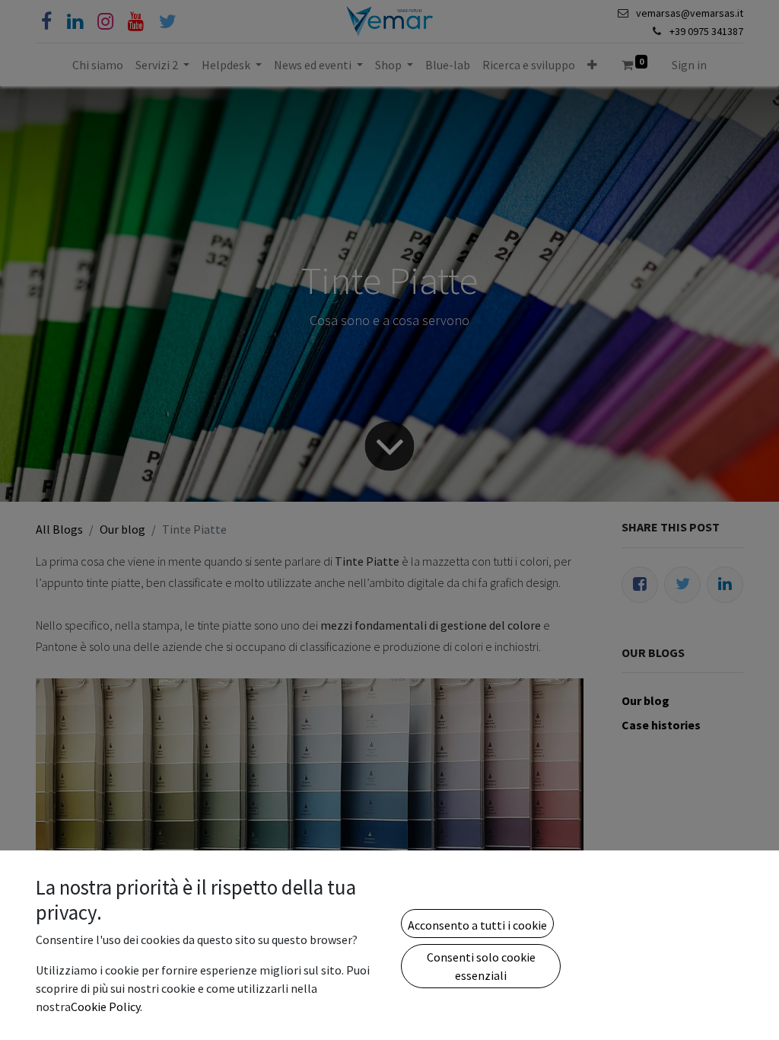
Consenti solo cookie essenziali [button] (481, 966)
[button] (477, 923)
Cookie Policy (105, 1006)
